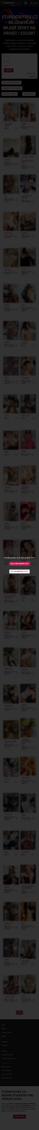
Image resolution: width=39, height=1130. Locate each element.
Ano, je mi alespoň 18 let (20, 564)
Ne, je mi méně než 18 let (19, 571)
